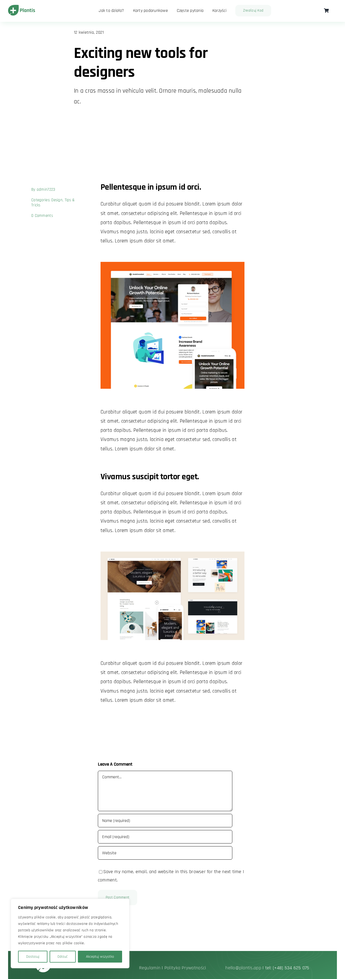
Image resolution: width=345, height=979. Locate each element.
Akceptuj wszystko (100, 956)
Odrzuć (62, 956)
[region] (70, 933)
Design (57, 200)
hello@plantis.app (244, 968)
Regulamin (149, 968)
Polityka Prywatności (185, 968)
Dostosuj (32, 956)
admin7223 (46, 189)
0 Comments (42, 215)
